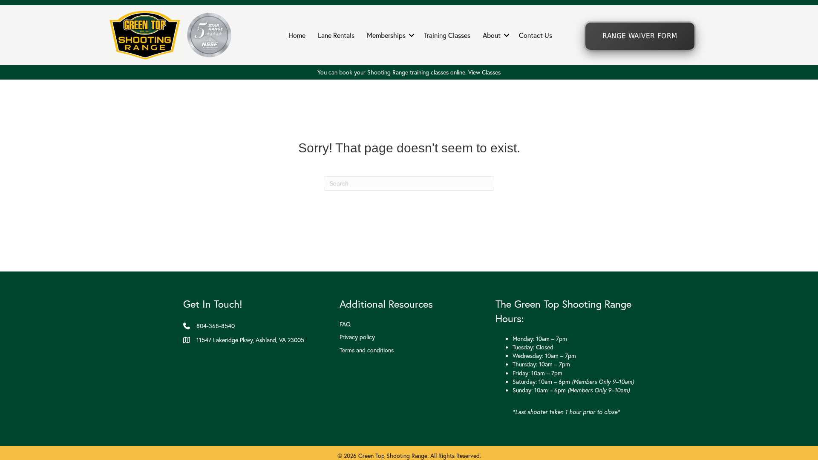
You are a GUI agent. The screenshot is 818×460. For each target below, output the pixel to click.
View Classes (484, 72)
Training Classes (447, 35)
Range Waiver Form (639, 36)
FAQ (345, 324)
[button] (412, 35)
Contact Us (535, 35)
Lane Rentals (336, 35)
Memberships (386, 35)
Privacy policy (357, 337)
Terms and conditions (367, 350)
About (492, 35)
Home (296, 35)
